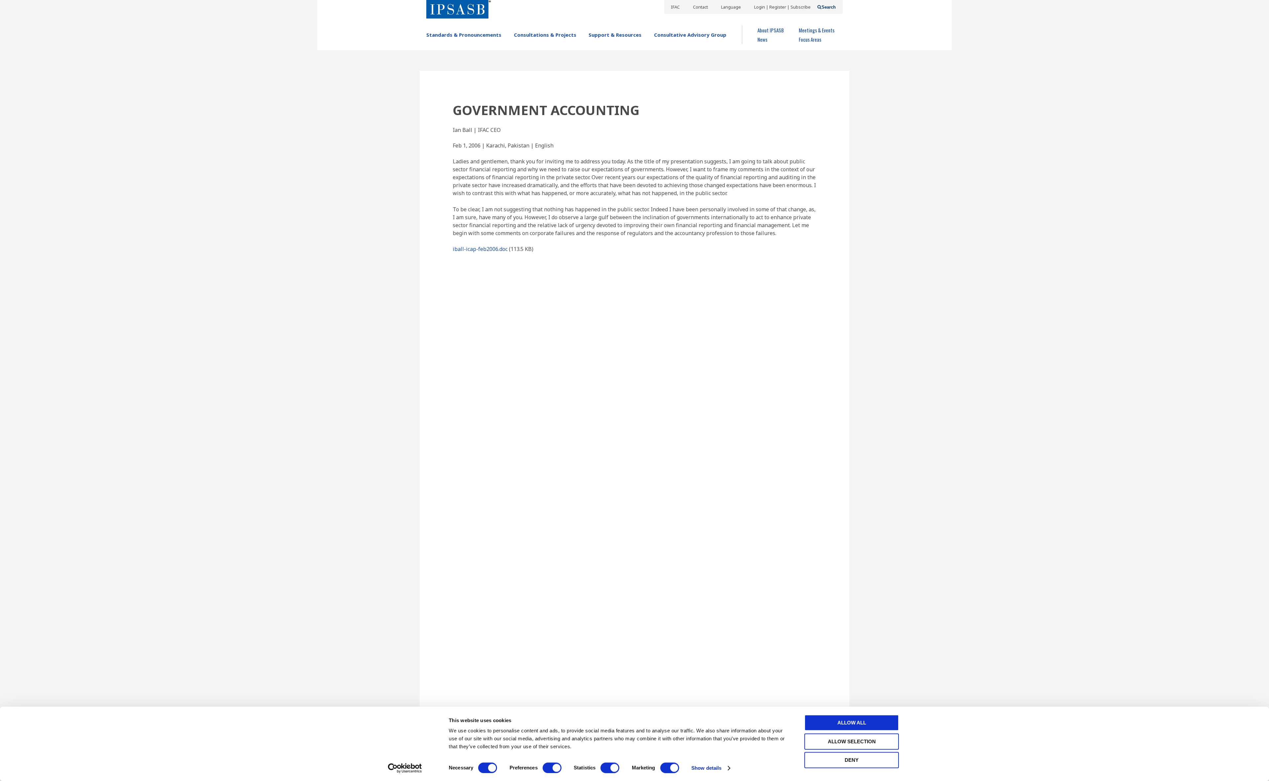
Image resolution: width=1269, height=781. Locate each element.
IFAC (675, 7)
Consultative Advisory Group (690, 34)
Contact (700, 7)
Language (731, 7)
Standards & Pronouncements (463, 34)
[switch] (552, 767)
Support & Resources (615, 34)
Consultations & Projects (545, 34)
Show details (706, 768)
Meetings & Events (816, 30)
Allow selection (852, 741)
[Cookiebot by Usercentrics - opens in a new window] (405, 768)
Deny (852, 760)
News (762, 39)
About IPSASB (770, 30)
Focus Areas (810, 39)
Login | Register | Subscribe (782, 7)
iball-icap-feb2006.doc (480, 249)
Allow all (851, 722)
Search (829, 7)
